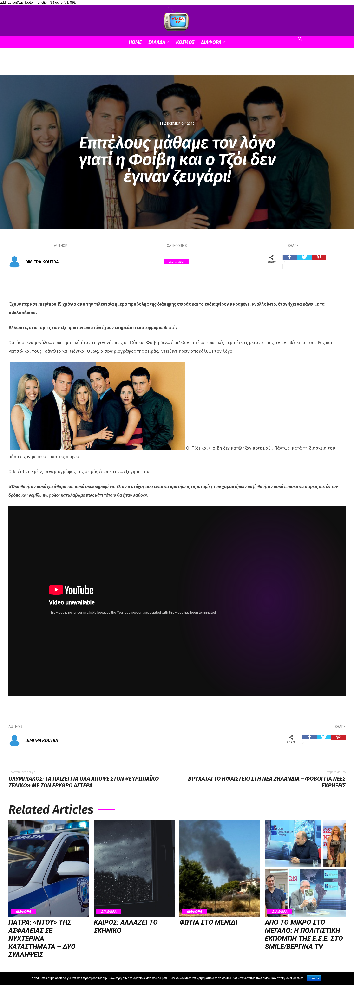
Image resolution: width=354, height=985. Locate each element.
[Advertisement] (177, 64)
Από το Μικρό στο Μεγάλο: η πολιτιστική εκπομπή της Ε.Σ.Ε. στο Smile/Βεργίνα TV (304, 934)
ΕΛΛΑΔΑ (156, 42)
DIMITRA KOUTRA (42, 262)
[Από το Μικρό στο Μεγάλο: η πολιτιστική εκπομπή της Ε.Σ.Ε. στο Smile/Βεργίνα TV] (305, 868)
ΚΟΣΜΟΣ (185, 42)
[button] (300, 39)
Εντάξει (314, 978)
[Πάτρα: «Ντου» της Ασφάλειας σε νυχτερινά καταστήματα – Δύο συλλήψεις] (48, 868)
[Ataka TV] (177, 19)
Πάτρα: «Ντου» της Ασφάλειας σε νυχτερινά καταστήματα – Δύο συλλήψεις (42, 938)
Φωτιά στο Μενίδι (208, 922)
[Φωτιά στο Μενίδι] (219, 868)
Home (135, 42)
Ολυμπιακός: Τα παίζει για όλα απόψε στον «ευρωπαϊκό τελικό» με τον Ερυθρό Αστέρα (83, 782)
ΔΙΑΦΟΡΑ (211, 42)
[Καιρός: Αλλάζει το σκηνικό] (134, 868)
